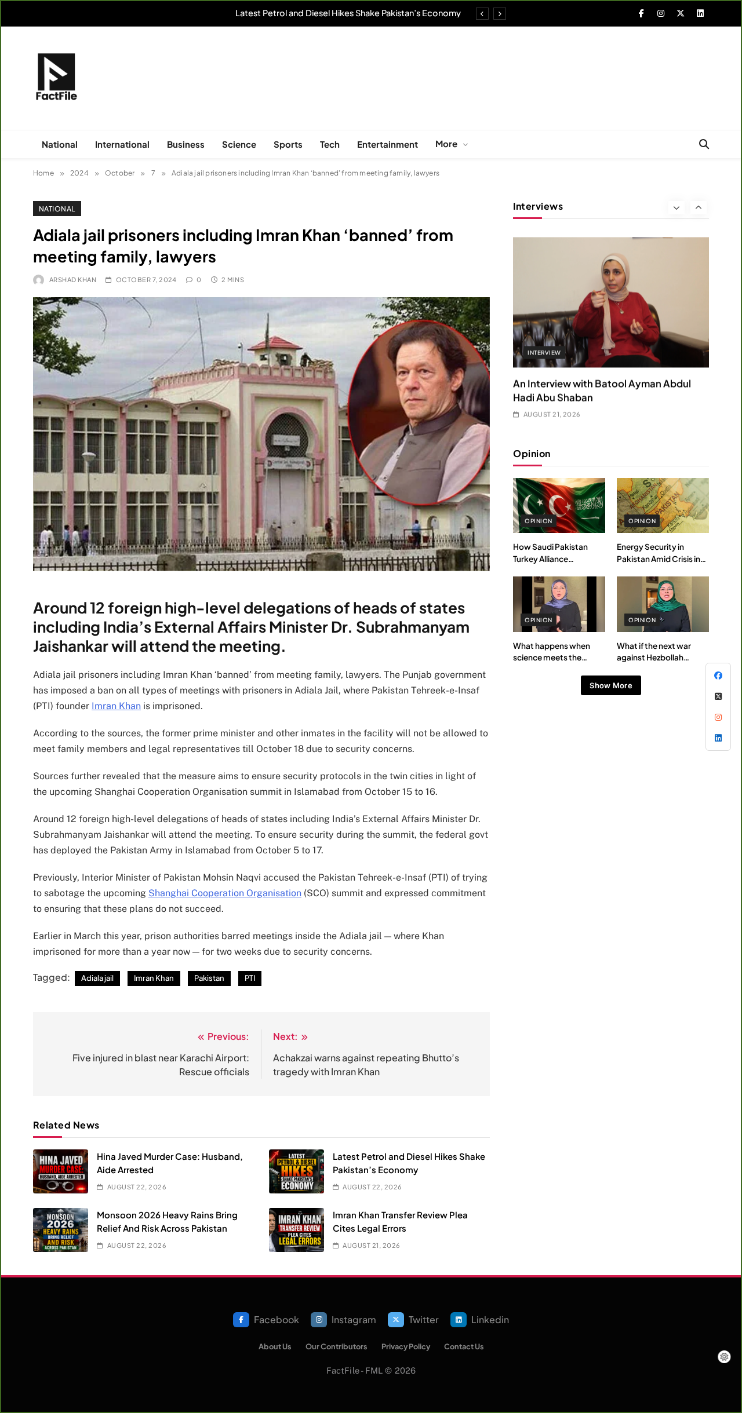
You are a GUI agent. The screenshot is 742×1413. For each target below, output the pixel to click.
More (446, 143)
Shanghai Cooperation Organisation (224, 893)
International (122, 143)
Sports (288, 143)
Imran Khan (116, 705)
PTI (250, 978)
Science (239, 143)
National (60, 143)
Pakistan (209, 978)
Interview (544, 345)
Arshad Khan (72, 279)
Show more (611, 685)
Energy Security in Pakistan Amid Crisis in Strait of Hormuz (658, 558)
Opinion (538, 520)
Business (186, 143)
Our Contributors (336, 1346)
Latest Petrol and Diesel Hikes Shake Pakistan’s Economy (348, 12)
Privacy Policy (405, 1346)
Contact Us (464, 1346)
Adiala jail (97, 978)
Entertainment (387, 143)
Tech (330, 143)
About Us (275, 1346)
